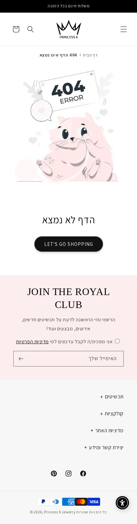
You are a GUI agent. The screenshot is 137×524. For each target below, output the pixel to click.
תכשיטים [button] (114, 396)
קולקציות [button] (114, 413)
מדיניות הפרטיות (32, 341)
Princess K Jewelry (59, 512)
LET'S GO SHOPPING (68, 244)
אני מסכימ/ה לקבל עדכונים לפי (64, 341)
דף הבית (90, 54)
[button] (123, 29)
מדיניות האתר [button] (109, 430)
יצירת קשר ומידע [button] (106, 447)
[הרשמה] (21, 359)
